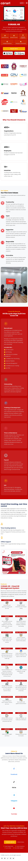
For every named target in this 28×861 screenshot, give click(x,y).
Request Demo (14, 48)
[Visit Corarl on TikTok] (8, 858)
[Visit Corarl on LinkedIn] (10, 858)
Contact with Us (10, 842)
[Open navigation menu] (26, 3)
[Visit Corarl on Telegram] (5, 858)
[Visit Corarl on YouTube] (13, 858)
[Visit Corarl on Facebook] (2, 858)
